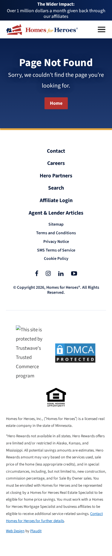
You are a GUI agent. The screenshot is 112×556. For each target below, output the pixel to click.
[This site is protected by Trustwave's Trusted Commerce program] (31, 353)
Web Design (15, 531)
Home (56, 103)
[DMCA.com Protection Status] (75, 353)
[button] (101, 29)
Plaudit (36, 531)
